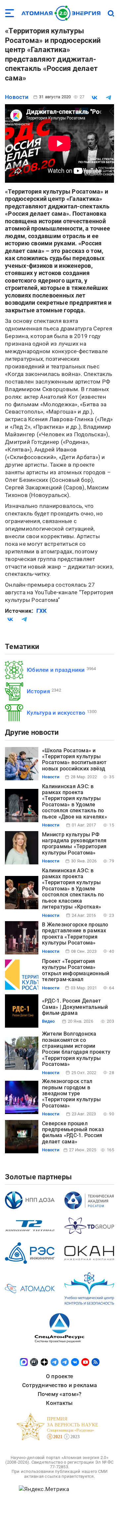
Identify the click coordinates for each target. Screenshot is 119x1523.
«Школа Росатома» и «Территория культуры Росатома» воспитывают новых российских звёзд (74, 759)
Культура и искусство (56, 712)
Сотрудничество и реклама (59, 1385)
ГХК (41, 610)
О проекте (59, 1376)
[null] (94, 97)
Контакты (59, 1403)
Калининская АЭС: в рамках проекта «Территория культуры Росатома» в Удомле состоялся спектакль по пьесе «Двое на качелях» (74, 801)
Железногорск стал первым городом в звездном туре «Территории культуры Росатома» (71, 1093)
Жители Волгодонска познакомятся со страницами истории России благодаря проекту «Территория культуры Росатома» (76, 1049)
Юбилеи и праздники (56, 670)
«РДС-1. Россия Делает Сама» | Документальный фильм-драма (75, 1007)
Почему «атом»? (60, 1394)
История (38, 691)
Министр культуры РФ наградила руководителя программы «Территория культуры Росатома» (74, 843)
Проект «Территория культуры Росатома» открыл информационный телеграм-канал (75, 970)
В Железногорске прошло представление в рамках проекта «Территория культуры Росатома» (75, 933)
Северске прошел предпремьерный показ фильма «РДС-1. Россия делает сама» (73, 1132)
